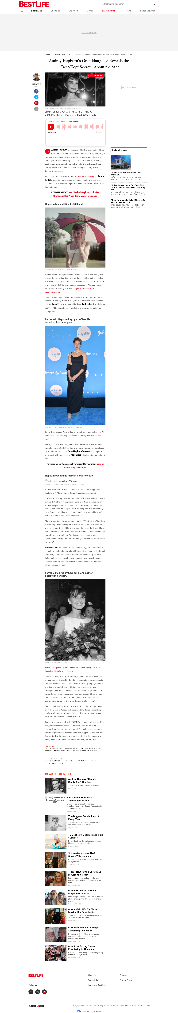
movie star (77, 156)
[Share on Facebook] (36, 92)
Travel (128, 10)
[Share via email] (36, 109)
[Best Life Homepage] (34, 4)
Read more (93, 751)
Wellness (73, 10)
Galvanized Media (91, 1006)
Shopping (55, 10)
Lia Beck (37, 83)
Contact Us (93, 980)
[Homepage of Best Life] (35, 975)
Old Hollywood (56, 763)
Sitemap (123, 975)
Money (90, 10)
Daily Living (36, 10)
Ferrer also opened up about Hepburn (61, 667)
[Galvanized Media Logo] (36, 1006)
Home (48, 54)
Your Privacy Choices (91, 1011)
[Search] (155, 4)
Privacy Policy (126, 980)
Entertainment (109, 10)
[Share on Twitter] (36, 98)
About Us (92, 975)
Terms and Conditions (97, 985)
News (95, 761)
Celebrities (54, 761)
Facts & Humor (147, 10)
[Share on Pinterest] (36, 104)
